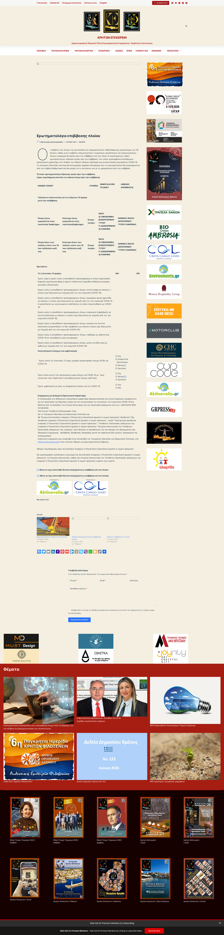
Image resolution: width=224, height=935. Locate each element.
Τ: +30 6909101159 (160, 3)
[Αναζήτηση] (186, 26)
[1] (125, 365)
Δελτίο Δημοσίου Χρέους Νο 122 (91, 781)
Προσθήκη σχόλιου (78, 588)
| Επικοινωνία (90, 3)
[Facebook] (176, 3)
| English (103, 3)
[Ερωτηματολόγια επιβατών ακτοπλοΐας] (53, 526)
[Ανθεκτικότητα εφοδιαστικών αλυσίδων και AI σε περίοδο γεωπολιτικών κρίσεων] (112, 697)
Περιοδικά (41, 51)
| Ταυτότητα (42, 3)
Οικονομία (156, 51)
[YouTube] (186, 3)
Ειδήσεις (119, 51)
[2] (125, 376)
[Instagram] (183, 3)
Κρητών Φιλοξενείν (60, 51)
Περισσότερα (172, 51)
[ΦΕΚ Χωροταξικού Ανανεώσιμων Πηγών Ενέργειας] (185, 700)
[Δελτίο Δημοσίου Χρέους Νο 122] (112, 756)
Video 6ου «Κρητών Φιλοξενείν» (18, 781)
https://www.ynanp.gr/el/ (49, 442)
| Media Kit (54, 3)
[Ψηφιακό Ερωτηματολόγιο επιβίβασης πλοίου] (88, 526)
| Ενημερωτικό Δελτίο (71, 3)
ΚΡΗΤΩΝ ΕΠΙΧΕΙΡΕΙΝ (112, 37)
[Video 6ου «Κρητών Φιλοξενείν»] (39, 756)
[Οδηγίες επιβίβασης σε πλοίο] (123, 526)
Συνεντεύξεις (142, 51)
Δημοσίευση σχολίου (79, 620)
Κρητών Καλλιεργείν (84, 51)
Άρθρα (129, 51)
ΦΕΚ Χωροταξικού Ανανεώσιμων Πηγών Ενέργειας (173, 725)
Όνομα (73, 580)
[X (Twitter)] (179, 3)
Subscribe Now (154, 931)
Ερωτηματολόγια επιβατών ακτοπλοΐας (52, 537)
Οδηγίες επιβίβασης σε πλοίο (118, 537)
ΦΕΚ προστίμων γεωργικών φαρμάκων (167, 781)
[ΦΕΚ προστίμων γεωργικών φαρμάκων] (185, 756)
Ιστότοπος (134, 580)
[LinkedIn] (172, 3)
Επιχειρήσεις (104, 51)
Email (103, 580)
